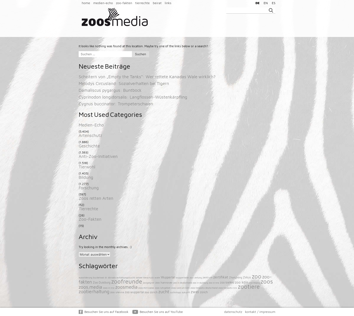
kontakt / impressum (260, 312)
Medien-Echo (91, 125)
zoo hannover (163, 282)
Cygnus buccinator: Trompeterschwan (116, 104)
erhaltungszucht (126, 277)
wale (157, 277)
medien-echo (103, 3)
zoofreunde (126, 281)
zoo (256, 276)
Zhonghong (235, 277)
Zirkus (247, 277)
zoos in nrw (109, 287)
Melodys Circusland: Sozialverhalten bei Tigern (124, 83)
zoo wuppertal (134, 292)
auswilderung (85, 277)
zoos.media (90, 287)
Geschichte (89, 146)
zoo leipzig (254, 282)
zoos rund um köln (180, 287)
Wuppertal (168, 277)
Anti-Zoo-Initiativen (98, 156)
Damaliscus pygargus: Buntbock (110, 90)
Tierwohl (87, 167)
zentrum (207, 277)
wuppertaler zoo (185, 277)
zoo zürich (151, 292)
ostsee (139, 277)
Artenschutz (90, 135)
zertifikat (220, 277)
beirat (157, 3)
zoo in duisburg (200, 282)
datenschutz (233, 312)
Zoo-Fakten (90, 219)
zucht (163, 291)
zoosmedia (126, 287)
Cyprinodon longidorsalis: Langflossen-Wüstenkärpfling (133, 97)
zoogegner (148, 282)
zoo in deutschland (182, 282)
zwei (195, 291)
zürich (204, 292)
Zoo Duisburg (101, 282)
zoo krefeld (227, 282)
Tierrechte (88, 208)
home (86, 3)
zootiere (249, 286)
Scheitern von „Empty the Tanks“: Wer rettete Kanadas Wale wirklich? (147, 76)
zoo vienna (117, 292)
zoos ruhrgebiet (162, 287)
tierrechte (142, 3)
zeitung (198, 277)
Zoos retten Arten (96, 198)
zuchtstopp (175, 292)
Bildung (86, 177)
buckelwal (98, 277)
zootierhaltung (94, 291)
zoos (267, 281)
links (168, 3)
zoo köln (241, 282)
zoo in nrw (214, 282)
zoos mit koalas (146, 287)
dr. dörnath (110, 277)
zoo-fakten (124, 3)
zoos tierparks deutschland (204, 287)
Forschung (89, 188)
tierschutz (148, 277)
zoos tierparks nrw (227, 287)
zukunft (186, 292)
